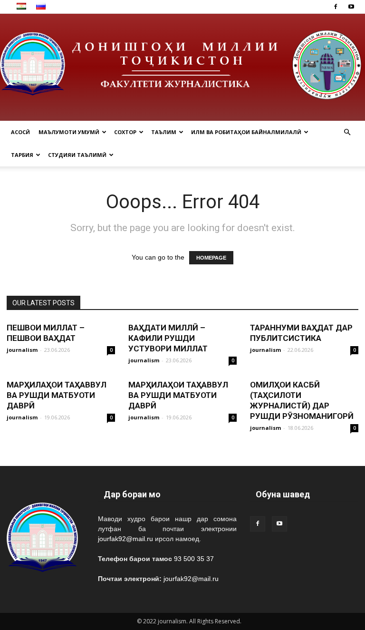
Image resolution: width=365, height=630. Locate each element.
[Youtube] (351, 6)
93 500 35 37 (194, 558)
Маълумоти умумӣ (68, 132)
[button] (347, 132)
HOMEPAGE (211, 258)
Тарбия (22, 154)
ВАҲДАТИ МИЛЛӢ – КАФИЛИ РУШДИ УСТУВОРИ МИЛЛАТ (168, 338)
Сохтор (125, 132)
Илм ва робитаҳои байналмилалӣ (246, 132)
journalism (22, 349)
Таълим (163, 132)
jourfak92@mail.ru (125, 539)
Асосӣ (20, 132)
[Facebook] (335, 6)
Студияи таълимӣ (77, 154)
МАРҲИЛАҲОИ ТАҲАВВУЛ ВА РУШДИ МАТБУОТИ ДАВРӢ (56, 395)
